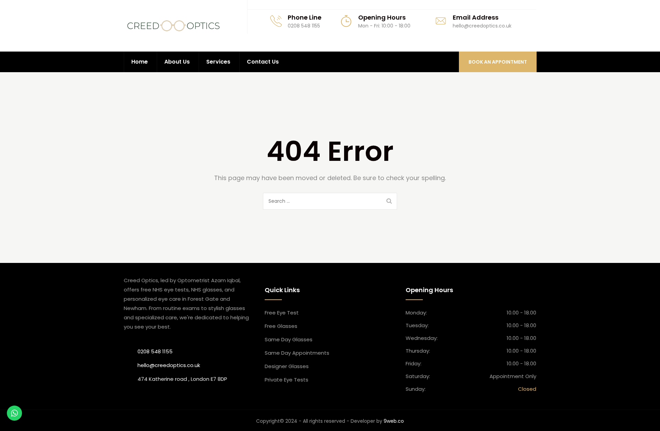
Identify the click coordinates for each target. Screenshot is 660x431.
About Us (177, 62)
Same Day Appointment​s (297, 352)
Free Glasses (281, 326)
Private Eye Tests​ (286, 379)
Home (139, 62)
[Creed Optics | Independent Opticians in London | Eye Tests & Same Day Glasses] (173, 26)
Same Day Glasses (288, 339)
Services (218, 62)
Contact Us (263, 62)
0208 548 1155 (155, 351)
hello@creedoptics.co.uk (169, 365)
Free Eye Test (282, 312)
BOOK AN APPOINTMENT (498, 61)
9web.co (394, 421)
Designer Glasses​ (287, 366)
